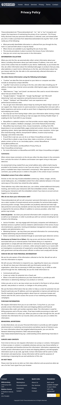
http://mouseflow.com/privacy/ (11, 148)
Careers (19, 391)
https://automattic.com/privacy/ (28, 169)
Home (20, 4)
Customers (20, 388)
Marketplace (21, 382)
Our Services (36, 385)
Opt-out (30, 116)
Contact (55, 4)
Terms (48, 4)
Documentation (22, 385)
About (26, 4)
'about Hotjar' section (50, 105)
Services (34, 4)
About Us (35, 382)
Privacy (41, 4)
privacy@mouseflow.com (9, 144)
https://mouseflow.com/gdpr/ (49, 150)
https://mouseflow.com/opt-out (41, 137)
